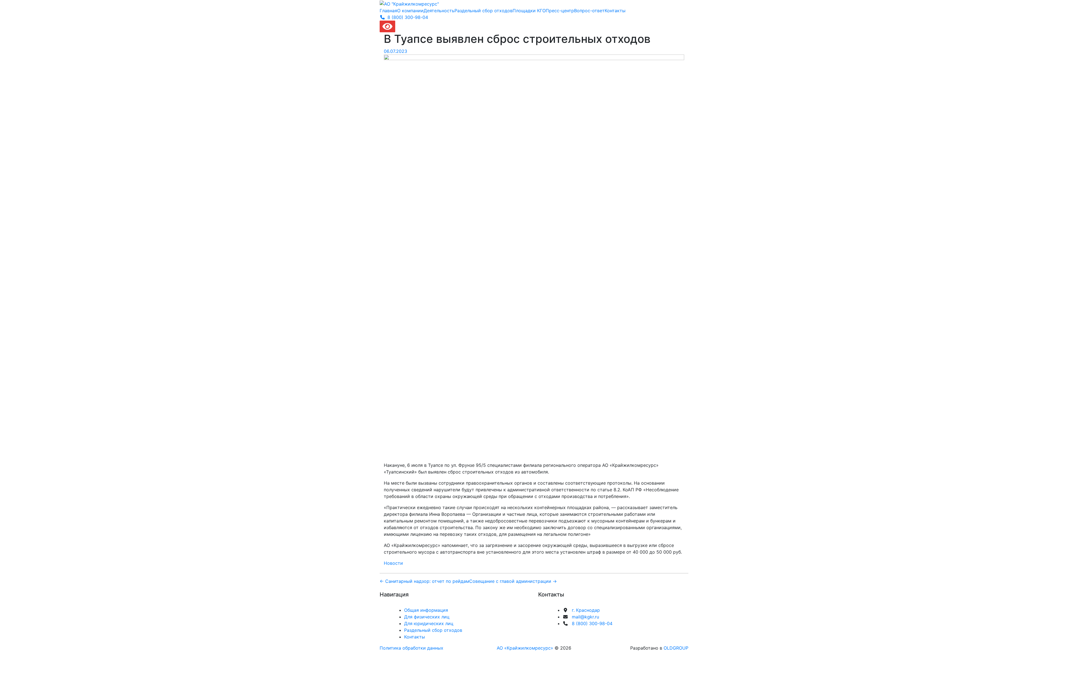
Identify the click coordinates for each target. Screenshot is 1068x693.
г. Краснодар (586, 610)
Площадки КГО (529, 10)
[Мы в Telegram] (568, 633)
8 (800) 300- (407, 17)
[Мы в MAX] (604, 633)
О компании (410, 10)
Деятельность (439, 10)
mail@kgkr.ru (585, 617)
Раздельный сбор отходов (483, 10)
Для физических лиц (426, 617)
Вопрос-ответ (589, 10)
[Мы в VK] (580, 633)
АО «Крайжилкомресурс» (525, 648)
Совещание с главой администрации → (513, 581)
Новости (393, 563)
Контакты (615, 10)
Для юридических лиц (428, 623)
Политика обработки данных (411, 648)
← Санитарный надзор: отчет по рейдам (424, 581)
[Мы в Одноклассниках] (592, 633)
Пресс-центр (560, 10)
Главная (388, 10)
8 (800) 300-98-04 (592, 623)
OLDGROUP (676, 648)
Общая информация (426, 610)
